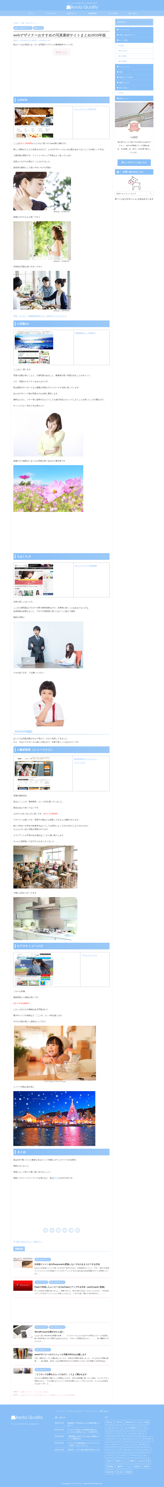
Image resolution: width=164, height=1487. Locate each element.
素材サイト (38, 1242)
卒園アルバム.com (137, 1461)
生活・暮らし (133, 13)
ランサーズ (134, 1455)
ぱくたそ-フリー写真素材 (86, 565)
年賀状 (121, 45)
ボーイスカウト (144, 1450)
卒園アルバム (121, 1461)
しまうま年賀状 (130, 1428)
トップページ (60, 1411)
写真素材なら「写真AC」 (86, 333)
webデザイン (72, 13)
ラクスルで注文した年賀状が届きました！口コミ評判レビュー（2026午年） (83, 1431)
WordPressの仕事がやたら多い (49, 1332)
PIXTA (56, 1178)
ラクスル (122, 1455)
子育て (121, 93)
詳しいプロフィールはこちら (134, 162)
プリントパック (112, 1450)
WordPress (130, 1422)
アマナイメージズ (89, 955)
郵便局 (128, 1472)
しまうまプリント (113, 1428)
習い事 (119, 1472)
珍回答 (146, 1466)
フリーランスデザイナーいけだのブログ (24, 1424)
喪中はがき (123, 51)
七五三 (108, 1461)
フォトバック (129, 1444)
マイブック (110, 1455)
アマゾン (109, 1433)
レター (144, 1455)
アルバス (120, 1433)
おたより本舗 (143, 1422)
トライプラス (146, 1439)
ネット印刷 (113, 13)
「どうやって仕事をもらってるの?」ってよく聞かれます (60, 1374)
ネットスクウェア (113, 1444)
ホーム (30, 13)
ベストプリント (128, 1450)
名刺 (120, 72)
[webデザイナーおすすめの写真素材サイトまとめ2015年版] (64, 1230)
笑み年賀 (109, 1472)
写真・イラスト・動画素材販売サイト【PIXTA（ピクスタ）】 (40, 316)
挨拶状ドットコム (124, 1466)
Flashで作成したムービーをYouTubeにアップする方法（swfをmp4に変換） (70, 1287)
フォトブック (124, 67)
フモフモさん (143, 1444)
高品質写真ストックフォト (85, 759)
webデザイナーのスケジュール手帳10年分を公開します (60, 1354)
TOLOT (119, 1422)
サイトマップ (91, 1411)
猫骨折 (137, 1466)
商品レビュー (124, 98)
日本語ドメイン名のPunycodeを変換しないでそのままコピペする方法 (67, 1264)
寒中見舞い (123, 61)
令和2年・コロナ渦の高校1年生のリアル (84, 1450)
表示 (64, 52)
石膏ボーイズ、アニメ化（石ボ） (34, 1392)
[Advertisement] (61, 76)
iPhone (109, 1422)
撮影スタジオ (124, 82)
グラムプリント (112, 1439)
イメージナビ (79, 762)
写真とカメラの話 (125, 77)
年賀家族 (109, 1466)
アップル (143, 1428)
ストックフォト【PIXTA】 (85, 109)
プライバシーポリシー (75, 1411)
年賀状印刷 (92, 13)
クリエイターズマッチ (136, 1433)
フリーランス (51, 13)
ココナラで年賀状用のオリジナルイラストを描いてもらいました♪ (84, 1444)
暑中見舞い (123, 56)
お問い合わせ (104, 1411)
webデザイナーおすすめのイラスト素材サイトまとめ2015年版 (47, 1395)
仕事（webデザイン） (24, 1242)
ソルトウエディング (129, 1439)
